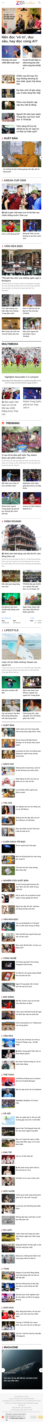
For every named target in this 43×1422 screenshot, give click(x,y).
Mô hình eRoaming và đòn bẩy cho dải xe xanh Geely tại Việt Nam (27, 1286)
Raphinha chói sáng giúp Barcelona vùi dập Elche (32, 485)
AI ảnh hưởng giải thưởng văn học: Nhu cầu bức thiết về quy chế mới (27, 887)
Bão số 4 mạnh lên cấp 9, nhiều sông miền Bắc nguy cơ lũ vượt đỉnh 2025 (28, 1142)
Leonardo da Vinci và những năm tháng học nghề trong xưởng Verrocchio (28, 753)
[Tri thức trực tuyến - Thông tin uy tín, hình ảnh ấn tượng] (26, 3)
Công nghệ (9, 958)
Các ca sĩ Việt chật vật (24, 1156)
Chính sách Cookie (16, 1418)
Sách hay (8, 764)
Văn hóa (8, 1036)
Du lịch (7, 1230)
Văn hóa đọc (13, 246)
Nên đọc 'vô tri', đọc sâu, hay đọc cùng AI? (20, 39)
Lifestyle (11, 630)
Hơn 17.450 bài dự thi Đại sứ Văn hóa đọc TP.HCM (31, 311)
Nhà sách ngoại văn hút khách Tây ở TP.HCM (30, 334)
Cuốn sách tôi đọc (14, 842)
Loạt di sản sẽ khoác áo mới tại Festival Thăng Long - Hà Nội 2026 (28, 1042)
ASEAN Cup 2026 (15, 180)
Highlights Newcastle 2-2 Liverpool (21, 377)
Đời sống (8, 997)
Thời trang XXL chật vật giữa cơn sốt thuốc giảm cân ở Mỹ (32, 716)
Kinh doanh (12, 521)
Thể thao (8, 1075)
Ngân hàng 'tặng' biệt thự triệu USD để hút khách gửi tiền (31, 609)
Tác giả (7, 803)
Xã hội (7, 1113)
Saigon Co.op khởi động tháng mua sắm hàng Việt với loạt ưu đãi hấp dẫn (27, 1275)
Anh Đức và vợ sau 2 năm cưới (27, 1178)
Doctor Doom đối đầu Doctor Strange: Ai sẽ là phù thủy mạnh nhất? (28, 742)
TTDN (6, 1269)
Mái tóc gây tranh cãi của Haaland (28, 1089)
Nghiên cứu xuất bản (15, 881)
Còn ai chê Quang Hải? (11, 234)
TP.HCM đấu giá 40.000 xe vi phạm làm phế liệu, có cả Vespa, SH (32, 586)
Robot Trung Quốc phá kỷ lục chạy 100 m (32, 404)
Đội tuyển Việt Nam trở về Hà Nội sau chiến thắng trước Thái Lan (10, 408)
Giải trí (7, 1152)
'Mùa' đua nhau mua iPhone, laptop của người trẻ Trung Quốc (31, 693)
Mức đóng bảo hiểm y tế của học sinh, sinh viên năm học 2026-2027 (28, 1314)
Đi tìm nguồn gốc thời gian (26, 845)
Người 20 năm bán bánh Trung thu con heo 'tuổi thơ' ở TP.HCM (28, 117)
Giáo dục (8, 1308)
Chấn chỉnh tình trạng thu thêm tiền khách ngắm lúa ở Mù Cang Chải (28, 1236)
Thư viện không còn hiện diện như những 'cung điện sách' (10, 311)
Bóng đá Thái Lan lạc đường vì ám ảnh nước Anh (32, 236)
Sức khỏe (9, 1191)
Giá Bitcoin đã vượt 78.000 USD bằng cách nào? (10, 609)
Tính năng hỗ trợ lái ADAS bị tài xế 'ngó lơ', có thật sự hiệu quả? (28, 129)
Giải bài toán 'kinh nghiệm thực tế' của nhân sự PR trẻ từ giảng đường (27, 1297)
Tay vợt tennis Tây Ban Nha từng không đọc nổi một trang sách (11, 716)
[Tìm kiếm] (39, 3)
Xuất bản (11, 138)
